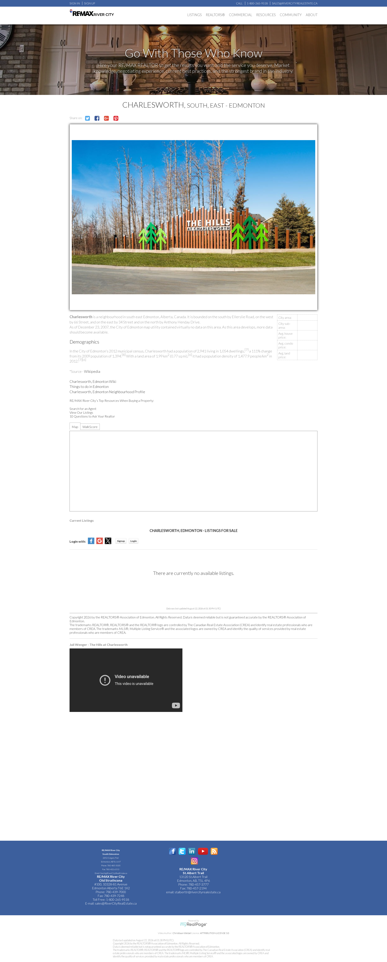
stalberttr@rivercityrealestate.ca (197, 892)
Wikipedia (92, 371)
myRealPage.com (193, 925)
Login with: (78, 541)
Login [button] (133, 540)
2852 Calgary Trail (111, 858)
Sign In (75, 3)
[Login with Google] (99, 543)
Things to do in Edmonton (89, 386)
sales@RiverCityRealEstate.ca (116, 903)
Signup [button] (121, 540)
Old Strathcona (110, 880)
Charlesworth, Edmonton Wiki (93, 381)
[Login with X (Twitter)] (108, 543)
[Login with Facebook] (91, 543)
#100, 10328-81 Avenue (110, 884)
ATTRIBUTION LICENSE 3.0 (214, 933)
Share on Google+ (106, 118)
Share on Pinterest (115, 118)
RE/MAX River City (111, 850)
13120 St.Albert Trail (193, 877)
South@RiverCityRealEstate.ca (113, 873)
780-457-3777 (198, 884)
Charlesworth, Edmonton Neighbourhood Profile (107, 392)
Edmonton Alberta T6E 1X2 (111, 888)
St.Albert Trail (193, 873)
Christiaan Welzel (182, 933)
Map (75, 427)
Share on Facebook (97, 118)
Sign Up (89, 3)
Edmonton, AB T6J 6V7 (111, 861)
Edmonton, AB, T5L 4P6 (193, 880)
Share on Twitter (87, 118)
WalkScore (90, 427)
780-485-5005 (114, 865)
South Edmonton (111, 854)
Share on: (76, 118)
